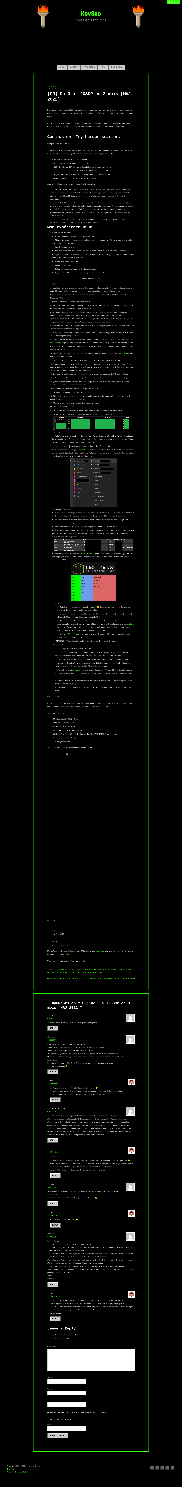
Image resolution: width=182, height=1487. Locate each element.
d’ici (123, 515)
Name (50, 1377)
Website (50, 1400)
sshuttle (89, 392)
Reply (53, 1028)
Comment (51, 1346)
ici (73, 406)
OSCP (58, 969)
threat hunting (91, 972)
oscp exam (54, 972)
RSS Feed (10, 1469)
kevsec (122, 969)
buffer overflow (97, 969)
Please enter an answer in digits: (59, 1419)
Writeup (71, 969)
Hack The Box (86, 553)
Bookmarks (117, 67)
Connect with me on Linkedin (17, 1472)
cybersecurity (107, 969)
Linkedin (69, 954)
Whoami (74, 67)
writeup (105, 972)
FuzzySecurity (55, 342)
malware (128, 969)
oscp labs (68, 972)
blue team (88, 969)
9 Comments (52, 86)
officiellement (57, 644)
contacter (99, 951)
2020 (82, 969)
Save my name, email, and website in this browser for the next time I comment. (79, 1412)
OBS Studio (70, 634)
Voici (57, 519)
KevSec (91, 13)
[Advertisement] (91, 47)
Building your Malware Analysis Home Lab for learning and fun (111, 978)
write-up (99, 972)
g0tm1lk (126, 339)
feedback (116, 969)
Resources (89, 67)
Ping (103, 67)
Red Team (64, 969)
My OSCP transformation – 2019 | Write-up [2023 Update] (68, 978)
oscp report (76, 972)
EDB (125, 353)
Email (50, 1389)
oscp (48, 972)
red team (83, 972)
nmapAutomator (78, 670)
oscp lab (61, 972)
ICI (83, 961)
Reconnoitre (82, 449)
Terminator (130, 624)
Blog (61, 67)
